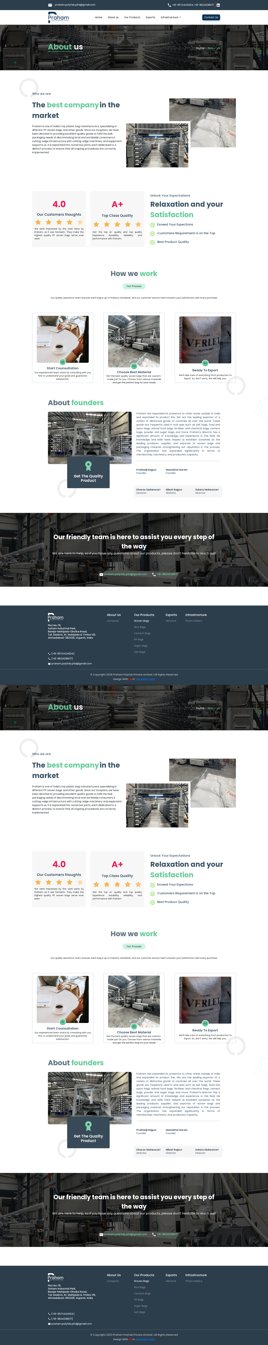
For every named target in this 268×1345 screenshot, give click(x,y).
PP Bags (139, 639)
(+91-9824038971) (62, 658)
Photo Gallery (193, 621)
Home (98, 17)
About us (113, 17)
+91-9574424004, (183, 5)
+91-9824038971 (204, 5)
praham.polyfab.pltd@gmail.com (75, 5)
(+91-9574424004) (63, 653)
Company (113, 621)
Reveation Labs (145, 679)
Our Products (132, 17)
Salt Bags (139, 652)
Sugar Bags (140, 645)
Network (171, 621)
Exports (150, 17)
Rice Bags (140, 627)
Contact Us (211, 17)
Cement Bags (142, 633)
